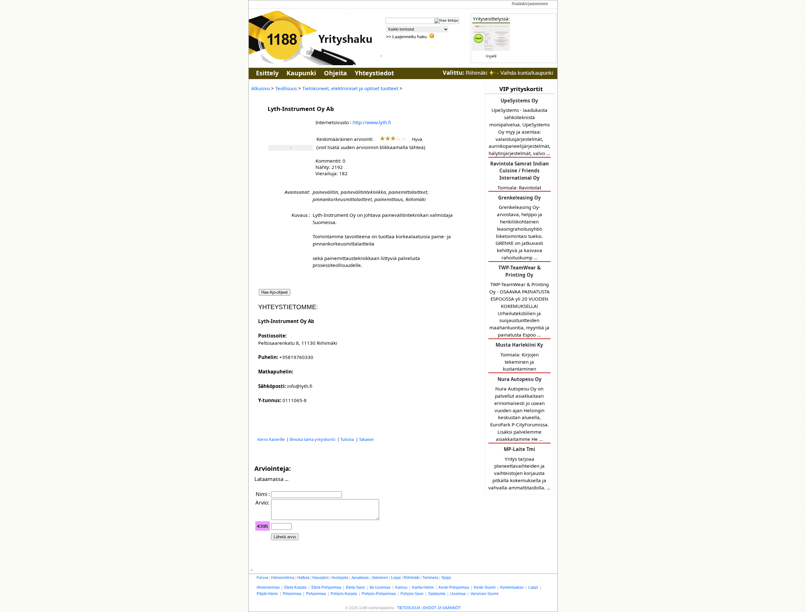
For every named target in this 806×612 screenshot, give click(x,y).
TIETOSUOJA (408, 608)
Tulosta (347, 439)
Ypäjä (446, 577)
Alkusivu (260, 88)
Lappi (533, 587)
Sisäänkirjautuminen (530, 3)
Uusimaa (458, 594)
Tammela (430, 577)
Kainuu (401, 587)
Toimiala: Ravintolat (519, 175)
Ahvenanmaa (268, 587)
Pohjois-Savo (411, 594)
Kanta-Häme (423, 587)
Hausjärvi (320, 577)
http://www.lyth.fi (372, 122)
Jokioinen (380, 577)
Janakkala (360, 577)
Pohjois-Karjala (344, 594)
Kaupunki (301, 73)
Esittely (267, 73)
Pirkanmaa (292, 594)
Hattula (303, 577)
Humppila (340, 577)
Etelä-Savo (355, 587)
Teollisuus (286, 88)
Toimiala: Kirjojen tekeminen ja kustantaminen (519, 357)
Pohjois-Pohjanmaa (379, 594)
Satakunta (437, 594)
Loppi (396, 577)
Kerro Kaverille (272, 439)
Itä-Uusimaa (380, 587)
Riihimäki (412, 577)
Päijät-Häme (267, 594)
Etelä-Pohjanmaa (326, 587)
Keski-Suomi (485, 587)
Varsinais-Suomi (484, 594)
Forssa (262, 577)
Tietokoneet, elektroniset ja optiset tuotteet (350, 88)
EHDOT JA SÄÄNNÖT (442, 608)
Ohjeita (335, 73)
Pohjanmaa (316, 594)
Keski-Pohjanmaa (454, 587)
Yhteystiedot (374, 73)
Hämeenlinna (282, 577)
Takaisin (366, 439)
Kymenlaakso (512, 587)
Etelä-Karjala (295, 587)
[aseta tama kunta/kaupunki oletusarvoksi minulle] (492, 73)
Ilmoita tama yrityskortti (313, 439)
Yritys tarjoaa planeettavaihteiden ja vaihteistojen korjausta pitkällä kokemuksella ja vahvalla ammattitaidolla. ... (519, 468)
